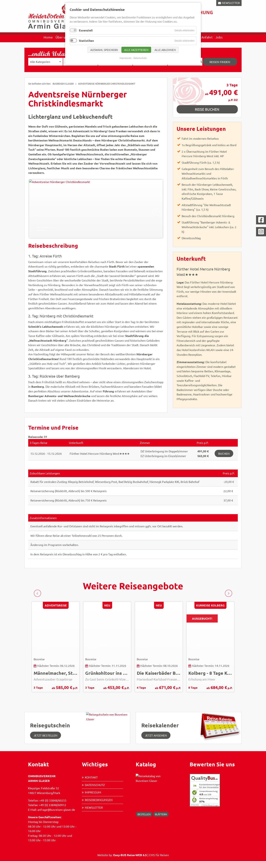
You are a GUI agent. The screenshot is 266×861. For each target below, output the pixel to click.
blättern (161, 814)
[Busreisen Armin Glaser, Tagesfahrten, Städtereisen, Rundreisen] (53, 16)
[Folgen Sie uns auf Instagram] (261, 231)
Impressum (93, 792)
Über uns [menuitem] (62, 37)
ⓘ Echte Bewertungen (210, 805)
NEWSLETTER (231, 3)
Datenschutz (95, 785)
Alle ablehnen (165, 49)
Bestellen (144, 814)
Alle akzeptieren (136, 49)
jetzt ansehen (156, 735)
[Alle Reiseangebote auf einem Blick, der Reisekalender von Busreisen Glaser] (219, 726)
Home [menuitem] (48, 37)
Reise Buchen (207, 109)
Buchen (224, 453)
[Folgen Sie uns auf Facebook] (261, 220)
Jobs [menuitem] (219, 37)
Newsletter (94, 807)
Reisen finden (220, 62)
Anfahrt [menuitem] (207, 37)
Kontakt (91, 777)
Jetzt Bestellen (45, 735)
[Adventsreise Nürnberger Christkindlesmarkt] (96, 209)
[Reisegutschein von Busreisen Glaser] (108, 727)
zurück (37, 593)
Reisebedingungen (99, 800)
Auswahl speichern (104, 49)
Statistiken (86, 40)
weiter (156, 212)
